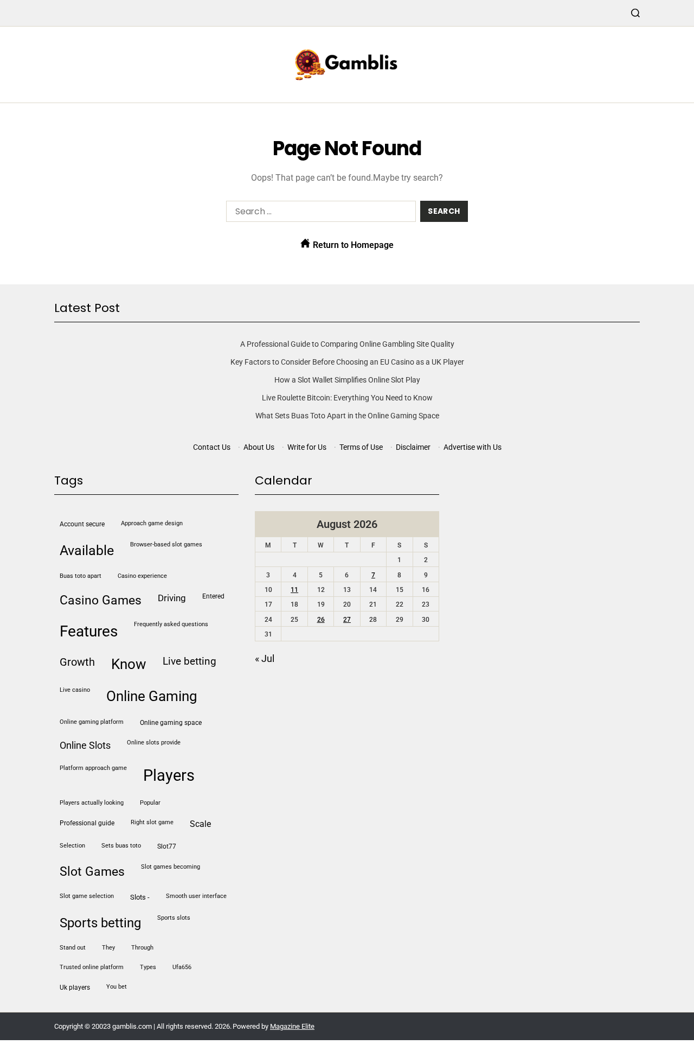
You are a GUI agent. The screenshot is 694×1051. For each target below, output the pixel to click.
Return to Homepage (352, 245)
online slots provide (154, 742)
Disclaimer (413, 447)
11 (294, 590)
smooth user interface (196, 896)
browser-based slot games (166, 544)
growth (77, 661)
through (142, 947)
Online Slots (85, 745)
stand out (73, 947)
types (148, 967)
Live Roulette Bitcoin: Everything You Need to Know (347, 397)
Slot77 (166, 846)
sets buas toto (121, 845)
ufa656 (181, 967)
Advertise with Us (473, 447)
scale (200, 824)
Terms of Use (361, 447)
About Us (258, 447)
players (169, 775)
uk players (75, 987)
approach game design (152, 523)
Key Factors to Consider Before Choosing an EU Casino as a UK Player (347, 362)
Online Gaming (151, 696)
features (89, 631)
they (108, 947)
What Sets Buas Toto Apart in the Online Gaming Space (347, 415)
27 (347, 619)
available (87, 550)
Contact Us (211, 447)
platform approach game (93, 768)
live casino (75, 689)
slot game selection (87, 896)
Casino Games (101, 600)
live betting (189, 661)
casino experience (142, 575)
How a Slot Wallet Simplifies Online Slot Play (347, 379)
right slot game (152, 822)
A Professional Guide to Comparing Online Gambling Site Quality (347, 344)
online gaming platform (92, 721)
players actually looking (92, 802)
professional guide (87, 823)
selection (72, 845)
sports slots (173, 917)
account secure (82, 524)
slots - (140, 897)
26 (321, 619)
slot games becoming (170, 866)
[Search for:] (319, 213)
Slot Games (92, 871)
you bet (116, 986)
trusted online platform (92, 967)
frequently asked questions (171, 624)
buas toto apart (80, 575)
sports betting (100, 923)
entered (213, 596)
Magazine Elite (292, 1026)
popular (150, 802)
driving (172, 598)
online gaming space (171, 723)
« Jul (264, 658)
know (128, 664)
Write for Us (306, 447)
